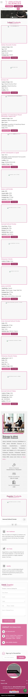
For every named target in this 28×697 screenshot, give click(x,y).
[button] (11, 642)
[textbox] (9, 9)
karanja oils (4, 80)
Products (3, 680)
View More (14, 57)
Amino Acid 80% (6, 286)
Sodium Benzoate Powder (8, 45)
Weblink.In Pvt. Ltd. (20, 688)
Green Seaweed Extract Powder (10, 321)
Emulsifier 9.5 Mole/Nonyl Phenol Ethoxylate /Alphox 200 (11, 115)
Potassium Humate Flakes (9, 356)
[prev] (12, 524)
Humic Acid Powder (7, 189)
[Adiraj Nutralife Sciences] (13, 3)
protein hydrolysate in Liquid (10, 152)
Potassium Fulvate (6, 259)
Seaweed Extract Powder (8, 224)
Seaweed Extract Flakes (8, 391)
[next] (15, 524)
